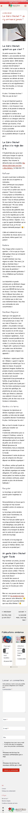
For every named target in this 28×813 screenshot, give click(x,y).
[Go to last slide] (4, 651)
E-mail (6, 728)
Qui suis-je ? (5, 798)
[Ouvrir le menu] (1, 6)
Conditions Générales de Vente (9, 803)
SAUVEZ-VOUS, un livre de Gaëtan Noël (20, 651)
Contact (4, 788)
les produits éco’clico (17, 596)
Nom (5, 719)
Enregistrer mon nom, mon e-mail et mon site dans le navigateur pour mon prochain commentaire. (14, 744)
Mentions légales (6, 801)
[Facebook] (3, 808)
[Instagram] (3, 810)
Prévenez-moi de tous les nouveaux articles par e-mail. (12, 764)
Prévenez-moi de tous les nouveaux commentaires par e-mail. (13, 755)
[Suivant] (23, 651)
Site (4, 737)
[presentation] (7, 639)
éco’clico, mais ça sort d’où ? (6, 614)
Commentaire (7, 689)
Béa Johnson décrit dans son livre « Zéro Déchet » (13, 165)
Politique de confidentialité (8, 791)
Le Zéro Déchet (7, 13)
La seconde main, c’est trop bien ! (21, 616)
